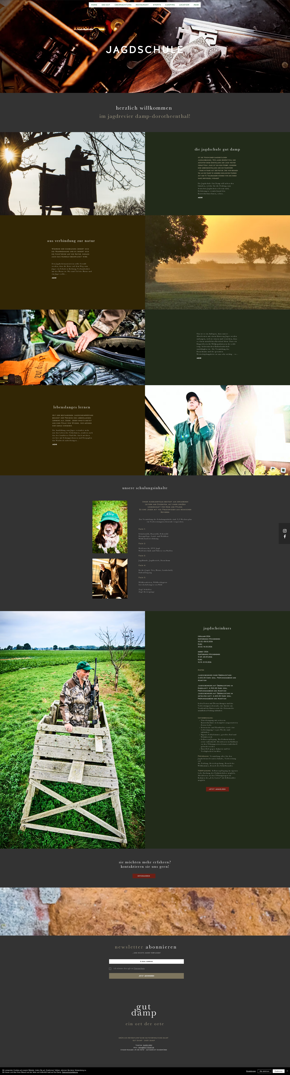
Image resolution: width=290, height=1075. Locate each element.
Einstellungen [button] (251, 1071)
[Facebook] (284, 536)
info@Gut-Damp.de (146, 1047)
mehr (200, 197)
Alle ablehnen (264, 1071)
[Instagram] (284, 530)
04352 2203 (147, 1045)
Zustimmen (279, 1071)
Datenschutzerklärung (70, 1072)
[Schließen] (287, 1071)
